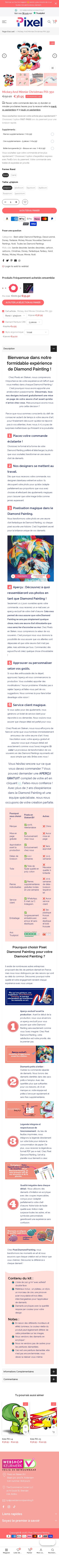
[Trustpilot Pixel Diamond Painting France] (32, 934)
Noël (13, 244)
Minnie (27, 254)
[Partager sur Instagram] (9, 1506)
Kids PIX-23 (35, 1439)
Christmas (15, 251)
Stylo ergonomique (14, 332)
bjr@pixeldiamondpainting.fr (33, 10)
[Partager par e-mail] (15, 260)
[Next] (55, 56)
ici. (20, 783)
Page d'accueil (8, 31)
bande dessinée (19, 248)
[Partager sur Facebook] (3, 260)
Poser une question (11, 231)
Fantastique (34, 251)
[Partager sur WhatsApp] (19, 260)
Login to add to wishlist (16, 266)
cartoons (6, 251)
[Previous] (4, 56)
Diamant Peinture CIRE (15, 322)
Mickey (5, 254)
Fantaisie (13, 240)
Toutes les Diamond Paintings (30, 244)
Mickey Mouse (25, 240)
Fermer (56, 3)
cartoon (49, 248)
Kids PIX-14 (7, 1439)
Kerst (50, 251)
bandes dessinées (36, 248)
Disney (5, 240)
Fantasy (43, 251)
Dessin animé (49, 237)
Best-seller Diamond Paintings (28, 237)
